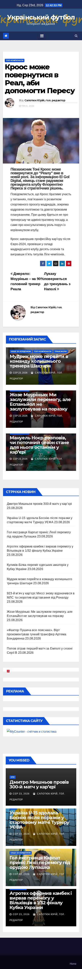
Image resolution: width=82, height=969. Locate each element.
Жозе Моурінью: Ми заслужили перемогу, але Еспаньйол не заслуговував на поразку (40, 402)
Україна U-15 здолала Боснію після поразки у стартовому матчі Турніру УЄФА (39, 820)
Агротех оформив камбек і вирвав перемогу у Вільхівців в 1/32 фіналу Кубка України (41, 900)
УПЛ (12, 777)
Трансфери (61, 351)
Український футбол (41, 17)
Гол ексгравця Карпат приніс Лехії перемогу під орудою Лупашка (40, 862)
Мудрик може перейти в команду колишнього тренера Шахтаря (39, 361)
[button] (76, 35)
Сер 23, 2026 (21, 793)
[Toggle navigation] (42, 36)
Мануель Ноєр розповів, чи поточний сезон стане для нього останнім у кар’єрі (39, 445)
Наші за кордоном (21, 351)
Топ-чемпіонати (14, 60)
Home (73, 963)
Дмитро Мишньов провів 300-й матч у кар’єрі (39, 503)
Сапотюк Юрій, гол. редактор (44, 100)
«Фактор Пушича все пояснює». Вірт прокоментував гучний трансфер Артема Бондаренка (36, 634)
